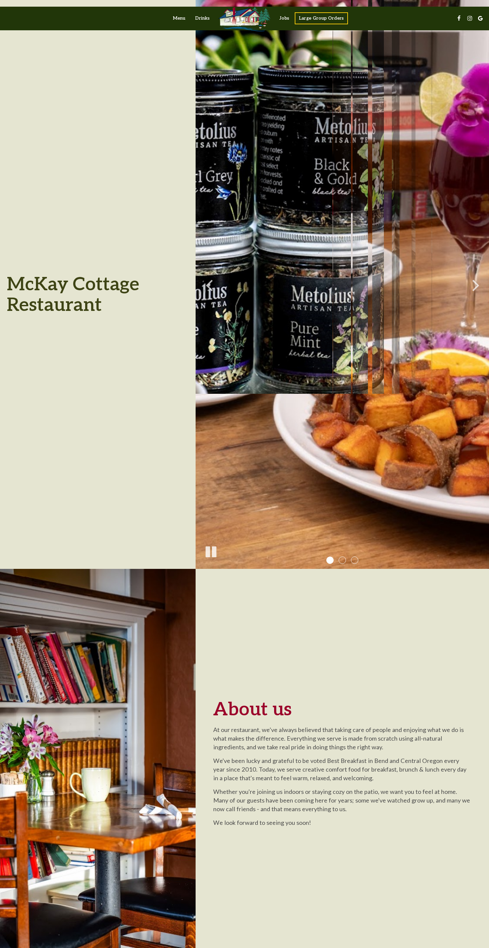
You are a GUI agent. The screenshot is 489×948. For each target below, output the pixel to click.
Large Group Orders (321, 18)
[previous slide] (209, 284)
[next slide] (475, 284)
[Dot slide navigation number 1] (330, 560)
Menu (179, 18)
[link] (244, 18)
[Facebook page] (459, 18)
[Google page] (480, 18)
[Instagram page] (469, 18)
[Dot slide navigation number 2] (342, 560)
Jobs (284, 18)
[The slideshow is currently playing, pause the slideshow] (211, 551)
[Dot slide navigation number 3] (354, 560)
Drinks (202, 18)
